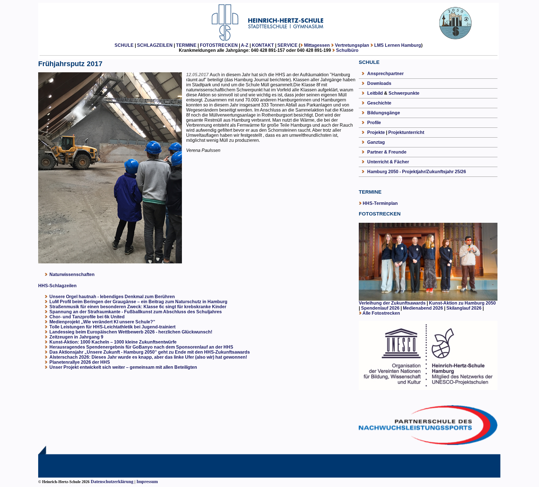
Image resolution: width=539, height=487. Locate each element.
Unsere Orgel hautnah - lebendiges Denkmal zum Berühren (112, 296)
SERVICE (287, 45)
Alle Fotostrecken (381, 313)
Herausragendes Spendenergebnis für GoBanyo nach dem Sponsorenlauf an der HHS (141, 347)
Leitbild (375, 93)
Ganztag (376, 142)
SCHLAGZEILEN (155, 45)
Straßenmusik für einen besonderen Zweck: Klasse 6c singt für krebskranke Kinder (137, 306)
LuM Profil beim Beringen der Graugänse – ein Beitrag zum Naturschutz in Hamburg (138, 301)
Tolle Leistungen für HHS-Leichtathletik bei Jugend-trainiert (112, 326)
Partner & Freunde (386, 152)
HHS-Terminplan (380, 203)
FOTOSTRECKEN (219, 45)
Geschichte (379, 103)
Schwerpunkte (404, 93)
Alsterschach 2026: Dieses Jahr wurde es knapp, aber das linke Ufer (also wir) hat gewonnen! (148, 357)
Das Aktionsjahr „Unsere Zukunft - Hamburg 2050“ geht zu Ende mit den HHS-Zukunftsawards (149, 352)
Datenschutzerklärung (112, 481)
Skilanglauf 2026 (463, 308)
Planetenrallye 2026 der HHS (79, 362)
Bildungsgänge (383, 112)
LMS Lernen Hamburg (397, 45)
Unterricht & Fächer (388, 161)
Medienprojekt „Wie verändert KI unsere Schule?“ (102, 321)
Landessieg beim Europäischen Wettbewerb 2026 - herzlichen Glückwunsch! (130, 332)
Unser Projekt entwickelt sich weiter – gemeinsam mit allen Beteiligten (123, 367)
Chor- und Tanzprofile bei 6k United (87, 316)
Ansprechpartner (385, 73)
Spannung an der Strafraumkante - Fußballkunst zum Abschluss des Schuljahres (135, 311)
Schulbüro (347, 50)
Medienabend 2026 (423, 308)
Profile (374, 122)
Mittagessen (317, 45)
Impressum (147, 481)
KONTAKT (263, 45)
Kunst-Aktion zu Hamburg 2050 (462, 303)
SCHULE (124, 45)
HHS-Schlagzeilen (57, 285)
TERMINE (186, 45)
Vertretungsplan (352, 45)
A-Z (244, 45)
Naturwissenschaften (72, 274)
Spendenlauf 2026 (380, 308)
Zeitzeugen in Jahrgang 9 (76, 337)
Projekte (376, 132)
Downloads (379, 83)
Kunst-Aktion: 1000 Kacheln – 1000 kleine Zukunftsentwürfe (113, 342)
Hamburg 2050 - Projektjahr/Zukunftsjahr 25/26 (416, 171)
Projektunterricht (406, 132)
